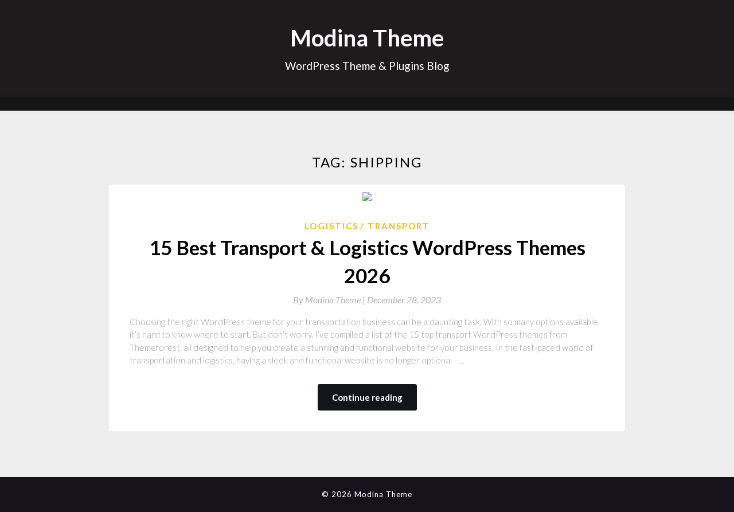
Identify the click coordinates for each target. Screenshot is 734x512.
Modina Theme (367, 38)
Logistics (331, 226)
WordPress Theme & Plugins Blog (367, 65)
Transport (399, 226)
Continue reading (367, 397)
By (330, 299)
